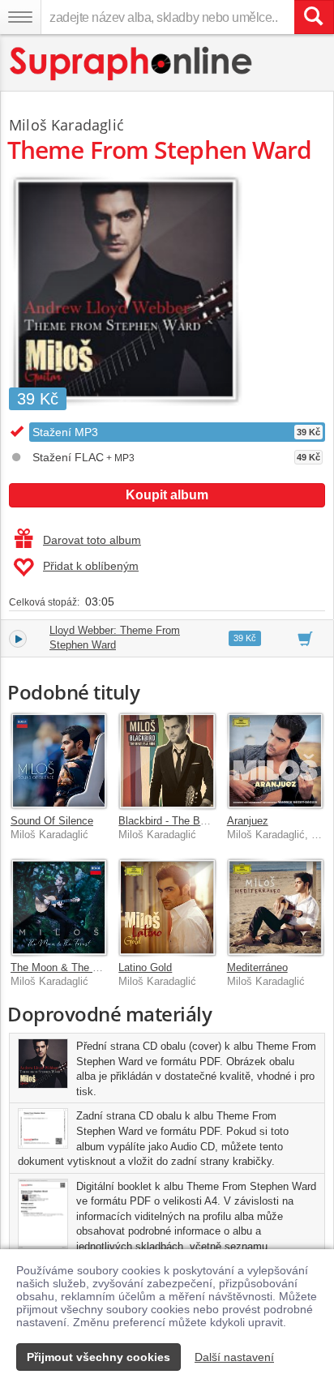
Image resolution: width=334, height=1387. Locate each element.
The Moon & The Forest (66, 967)
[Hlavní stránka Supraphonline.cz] (131, 64)
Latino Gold (145, 967)
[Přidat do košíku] (305, 638)
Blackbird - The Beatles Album (189, 821)
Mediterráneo (257, 967)
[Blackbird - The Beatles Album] (166, 761)
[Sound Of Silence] (59, 761)
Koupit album (167, 495)
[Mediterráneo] (275, 907)
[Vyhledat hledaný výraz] (313, 17)
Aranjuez (247, 821)
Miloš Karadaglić (66, 125)
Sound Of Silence (52, 821)
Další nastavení (234, 1357)
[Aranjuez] (275, 761)
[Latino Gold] (166, 907)
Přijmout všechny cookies (98, 1357)
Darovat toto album (92, 539)
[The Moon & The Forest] (59, 907)
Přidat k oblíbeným (91, 565)
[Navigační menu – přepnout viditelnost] (20, 17)
